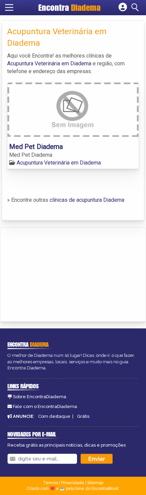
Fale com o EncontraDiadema (45, 406)
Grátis (83, 416)
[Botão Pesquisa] (136, 7)
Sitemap (95, 482)
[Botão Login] (122, 7)
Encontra (69, 7)
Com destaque (54, 416)
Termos (50, 482)
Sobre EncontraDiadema (39, 396)
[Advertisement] (56, 273)
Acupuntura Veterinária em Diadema (49, 63)
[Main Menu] (9, 7)
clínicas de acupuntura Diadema (87, 200)
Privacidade (72, 482)
